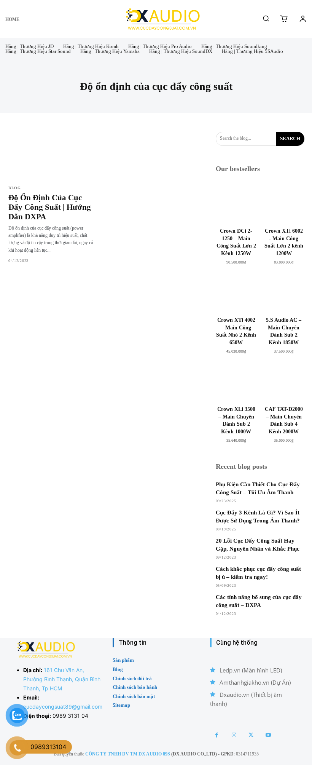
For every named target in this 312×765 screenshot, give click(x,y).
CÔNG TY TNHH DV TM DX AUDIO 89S (127, 754)
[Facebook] (216, 735)
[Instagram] (233, 735)
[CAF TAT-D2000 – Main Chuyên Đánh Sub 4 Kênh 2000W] (283, 381)
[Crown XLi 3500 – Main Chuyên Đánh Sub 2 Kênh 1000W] (236, 381)
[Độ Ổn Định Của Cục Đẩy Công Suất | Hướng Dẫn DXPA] (52, 155)
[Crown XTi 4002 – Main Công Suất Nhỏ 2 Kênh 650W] (236, 292)
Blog (14, 188)
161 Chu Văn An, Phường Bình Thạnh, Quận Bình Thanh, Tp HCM (61, 679)
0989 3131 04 (70, 715)
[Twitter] (251, 735)
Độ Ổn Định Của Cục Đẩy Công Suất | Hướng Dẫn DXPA (49, 207)
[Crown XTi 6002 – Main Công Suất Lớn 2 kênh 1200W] (283, 203)
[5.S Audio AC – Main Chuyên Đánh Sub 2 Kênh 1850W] (283, 292)
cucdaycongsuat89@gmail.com (62, 706)
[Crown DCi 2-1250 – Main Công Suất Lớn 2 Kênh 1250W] (236, 203)
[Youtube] (268, 735)
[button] (266, 18)
